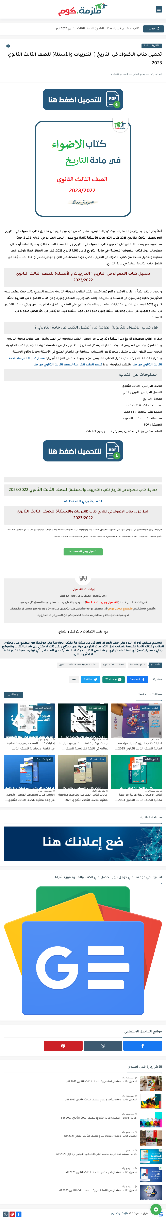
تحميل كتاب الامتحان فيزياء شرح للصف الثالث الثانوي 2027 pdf (100, 1136)
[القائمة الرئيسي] (159, 9)
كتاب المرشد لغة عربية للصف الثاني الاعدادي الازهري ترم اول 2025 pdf (96, 1154)
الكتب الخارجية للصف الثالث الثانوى (78, 665)
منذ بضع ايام (128, 1077)
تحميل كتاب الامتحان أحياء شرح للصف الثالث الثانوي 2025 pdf (101, 1172)
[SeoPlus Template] (160, 1214)
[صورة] (151, 1083)
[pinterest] (63, 1046)
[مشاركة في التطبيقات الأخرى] (74, 679)
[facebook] (142, 1046)
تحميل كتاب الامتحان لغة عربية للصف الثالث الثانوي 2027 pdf (101, 1081)
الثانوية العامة (151, 46)
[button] (137, 679)
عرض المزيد (13, 694)
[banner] (83, 112)
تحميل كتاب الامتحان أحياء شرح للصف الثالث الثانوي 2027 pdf (101, 1100)
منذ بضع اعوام (98, 739)
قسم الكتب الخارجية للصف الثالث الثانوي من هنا (67, 365)
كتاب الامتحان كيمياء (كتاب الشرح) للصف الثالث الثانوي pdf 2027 (99, 1118)
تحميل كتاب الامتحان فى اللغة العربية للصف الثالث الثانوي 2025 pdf (97, 1190)
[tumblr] (103, 1046)
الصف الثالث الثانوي (113, 665)
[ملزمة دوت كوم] (83, 9)
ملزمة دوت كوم (120, 1213)
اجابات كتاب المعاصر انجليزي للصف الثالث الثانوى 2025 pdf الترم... (96, 28)
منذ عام (155, 739)
